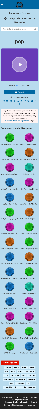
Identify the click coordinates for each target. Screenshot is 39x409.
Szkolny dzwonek (29, 387)
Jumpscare (15, 375)
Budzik (16, 367)
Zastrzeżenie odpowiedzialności (16, 402)
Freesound (20, 383)
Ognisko (8, 367)
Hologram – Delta (29, 174)
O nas (17, 397)
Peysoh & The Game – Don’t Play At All (13, 234)
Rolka (13, 371)
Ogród (32, 367)
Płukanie (31, 375)
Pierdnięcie (30, 371)
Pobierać (21, 92)
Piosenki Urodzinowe (11, 387)
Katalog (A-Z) (11, 362)
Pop (23, 13)
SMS (23, 375)
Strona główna (14, 13)
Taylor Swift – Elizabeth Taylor (11, 293)
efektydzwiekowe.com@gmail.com (17, 121)
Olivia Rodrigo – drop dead (29, 248)
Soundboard (8, 379)
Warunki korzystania (30, 397)
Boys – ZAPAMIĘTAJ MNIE (9, 323)
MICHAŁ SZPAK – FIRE (29, 308)
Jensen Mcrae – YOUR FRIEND (11, 278)
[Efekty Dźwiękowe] (19, 5)
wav (6, 371)
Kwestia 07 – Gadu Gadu (10, 159)
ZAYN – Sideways (10, 353)
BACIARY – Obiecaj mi (9, 338)
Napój (20, 371)
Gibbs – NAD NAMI (10, 308)
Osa (11, 383)
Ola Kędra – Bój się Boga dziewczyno (13, 219)
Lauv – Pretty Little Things (9, 248)
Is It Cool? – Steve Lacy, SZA (10, 189)
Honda (24, 367)
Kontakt (34, 402)
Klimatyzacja (20, 379)
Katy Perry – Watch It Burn (29, 189)
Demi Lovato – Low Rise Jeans (11, 263)
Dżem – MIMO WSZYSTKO (29, 234)
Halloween (31, 379)
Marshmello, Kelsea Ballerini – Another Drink (15, 174)
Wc (28, 383)
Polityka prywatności (21, 400)
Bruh (6, 375)
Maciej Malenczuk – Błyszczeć (11, 144)
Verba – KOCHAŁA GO (29, 293)
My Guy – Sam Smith (10, 204)
